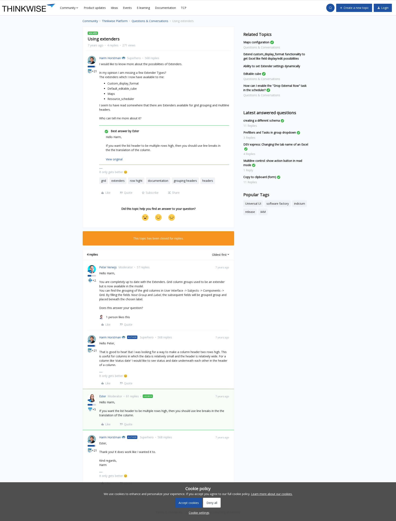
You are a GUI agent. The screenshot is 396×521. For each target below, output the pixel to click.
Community (90, 21)
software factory (277, 203)
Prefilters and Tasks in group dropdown (269, 132)
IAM (263, 212)
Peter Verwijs (108, 267)
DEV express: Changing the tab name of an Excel (275, 144)
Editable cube (252, 74)
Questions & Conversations (150, 21)
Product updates (95, 8)
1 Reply (248, 170)
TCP (183, 8)
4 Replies (249, 154)
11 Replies (250, 126)
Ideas (114, 8)
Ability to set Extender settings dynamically (271, 66)
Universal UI (253, 203)
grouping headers (185, 181)
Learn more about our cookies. (271, 494)
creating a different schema (261, 120)
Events (127, 8)
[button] (354, 8)
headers (207, 181)
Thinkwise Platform (115, 21)
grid (103, 181)
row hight (136, 181)
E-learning (143, 8)
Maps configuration (256, 42)
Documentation (165, 8)
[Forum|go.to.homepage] (28, 8)
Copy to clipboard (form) (259, 177)
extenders (118, 181)
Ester (102, 396)
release (250, 212)
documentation (158, 181)
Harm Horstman (110, 58)
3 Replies (249, 138)
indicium (299, 203)
